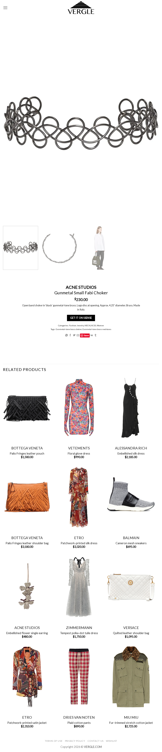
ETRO (79, 538)
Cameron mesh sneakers (131, 543)
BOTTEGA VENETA (27, 448)
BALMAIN (131, 538)
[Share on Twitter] (74, 335)
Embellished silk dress (131, 453)
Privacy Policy (75, 740)
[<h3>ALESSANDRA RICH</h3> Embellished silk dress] (131, 407)
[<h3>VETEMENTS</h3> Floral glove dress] (79, 407)
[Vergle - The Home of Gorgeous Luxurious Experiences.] (81, 7)
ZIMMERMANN (79, 627)
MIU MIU (131, 717)
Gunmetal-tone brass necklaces (96, 329)
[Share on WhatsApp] (66, 335)
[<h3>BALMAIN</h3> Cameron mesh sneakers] (131, 497)
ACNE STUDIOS (27, 627)
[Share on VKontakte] (91, 335)
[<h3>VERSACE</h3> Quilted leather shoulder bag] (131, 587)
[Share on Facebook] (70, 335)
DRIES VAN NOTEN (79, 717)
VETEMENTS (79, 448)
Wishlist (111, 740)
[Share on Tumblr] (95, 335)
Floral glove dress (79, 453)
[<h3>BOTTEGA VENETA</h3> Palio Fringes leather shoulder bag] (27, 497)
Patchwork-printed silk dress (79, 543)
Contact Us (96, 740)
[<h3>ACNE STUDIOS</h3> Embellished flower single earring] (27, 587)
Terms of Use (53, 740)
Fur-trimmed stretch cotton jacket (131, 722)
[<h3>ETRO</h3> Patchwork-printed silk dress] (79, 497)
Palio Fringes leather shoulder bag (27, 543)
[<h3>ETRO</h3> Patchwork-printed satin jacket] (27, 677)
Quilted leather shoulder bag (131, 633)
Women (100, 325)
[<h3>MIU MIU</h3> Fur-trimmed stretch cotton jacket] (131, 677)
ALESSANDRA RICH (131, 448)
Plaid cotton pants (79, 722)
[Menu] (5, 7)
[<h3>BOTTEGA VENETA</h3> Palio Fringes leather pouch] (27, 407)
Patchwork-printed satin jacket (27, 722)
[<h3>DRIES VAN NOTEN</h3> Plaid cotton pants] (79, 677)
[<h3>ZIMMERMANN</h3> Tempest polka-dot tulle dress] (79, 587)
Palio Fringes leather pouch (27, 453)
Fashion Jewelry (76, 325)
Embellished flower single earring (27, 633)
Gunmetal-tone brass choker (69, 329)
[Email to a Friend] (78, 335)
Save (86, 335)
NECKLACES (90, 325)
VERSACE (131, 627)
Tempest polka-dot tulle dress (79, 633)
